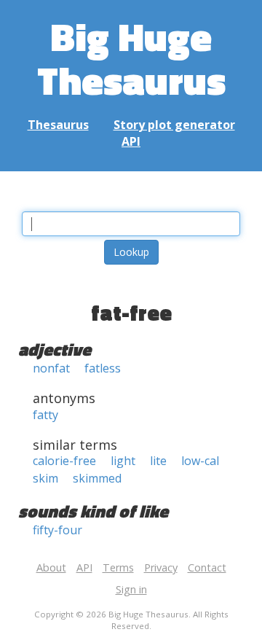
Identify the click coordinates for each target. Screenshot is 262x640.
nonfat (51, 368)
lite (158, 461)
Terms (118, 567)
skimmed (97, 478)
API (131, 141)
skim (45, 478)
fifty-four (57, 530)
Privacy (161, 567)
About (51, 567)
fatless (102, 368)
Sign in (131, 589)
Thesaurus (58, 125)
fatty (45, 415)
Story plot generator (174, 125)
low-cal (200, 461)
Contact (207, 567)
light (123, 461)
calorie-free (64, 461)
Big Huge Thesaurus (131, 58)
